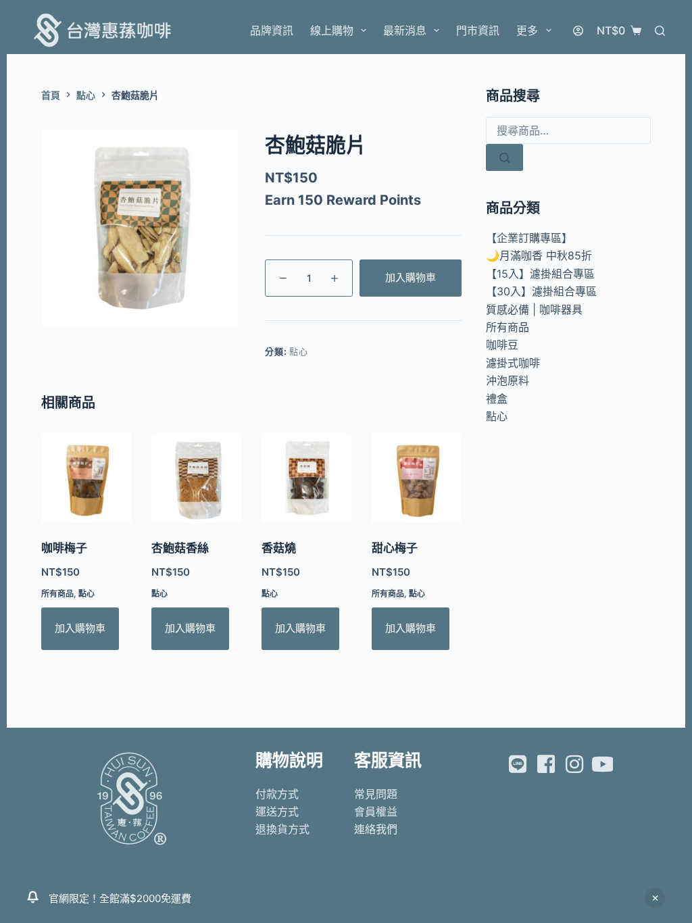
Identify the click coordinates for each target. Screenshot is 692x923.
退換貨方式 (282, 829)
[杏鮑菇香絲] (196, 478)
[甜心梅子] (417, 478)
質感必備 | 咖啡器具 (534, 309)
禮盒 (497, 398)
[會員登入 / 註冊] (578, 31)
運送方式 (277, 811)
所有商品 (57, 594)
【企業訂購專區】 (529, 238)
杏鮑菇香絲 (180, 548)
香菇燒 (279, 548)
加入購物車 (410, 277)
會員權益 (375, 811)
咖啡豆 (502, 344)
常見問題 (375, 794)
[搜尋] (660, 31)
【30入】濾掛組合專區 (541, 291)
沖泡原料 (507, 380)
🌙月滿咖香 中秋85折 (539, 255)
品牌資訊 (271, 30)
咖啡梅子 (64, 548)
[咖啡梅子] (86, 478)
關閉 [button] (655, 898)
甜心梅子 (395, 548)
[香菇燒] (306, 478)
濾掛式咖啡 (513, 363)
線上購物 (331, 30)
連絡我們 (375, 829)
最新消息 (404, 30)
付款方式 (277, 794)
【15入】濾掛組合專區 (540, 273)
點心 (298, 351)
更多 (527, 30)
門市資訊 (477, 30)
